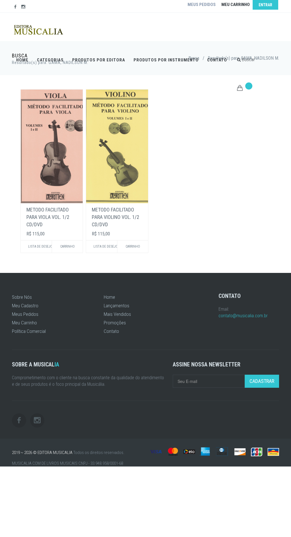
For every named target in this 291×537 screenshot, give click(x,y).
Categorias (50, 60)
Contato (217, 60)
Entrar (265, 5)
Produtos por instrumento (166, 60)
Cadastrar (262, 381)
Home (22, 60)
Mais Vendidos (117, 314)
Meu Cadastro (25, 305)
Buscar (248, 59)
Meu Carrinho (24, 322)
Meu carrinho (235, 4)
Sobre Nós (22, 297)
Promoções (115, 322)
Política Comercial (29, 331)
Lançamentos (116, 305)
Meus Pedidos (25, 314)
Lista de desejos (40, 246)
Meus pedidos (202, 4)
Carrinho (67, 246)
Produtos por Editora (98, 60)
